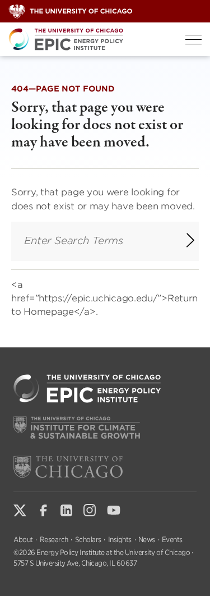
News (146, 539)
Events (172, 539)
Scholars (88, 539)
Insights (120, 539)
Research (54, 539)
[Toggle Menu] (193, 39)
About (23, 539)
